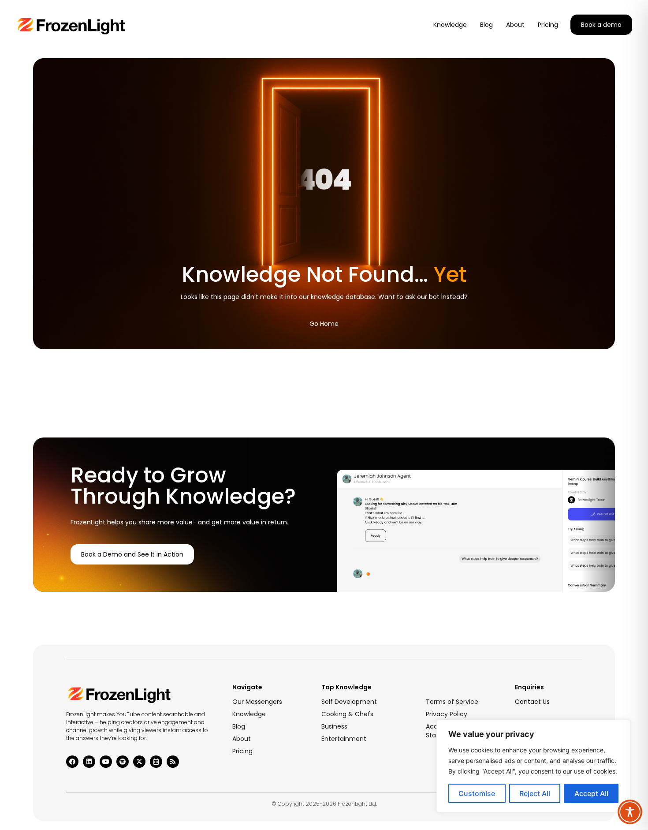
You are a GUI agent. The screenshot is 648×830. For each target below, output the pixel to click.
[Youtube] (106, 761)
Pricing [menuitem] (548, 24)
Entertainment (343, 738)
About (241, 738)
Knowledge (249, 714)
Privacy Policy (446, 714)
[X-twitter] (139, 761)
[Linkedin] (89, 761)
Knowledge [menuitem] (450, 24)
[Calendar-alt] (156, 761)
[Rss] (173, 761)
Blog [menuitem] (486, 24)
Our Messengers (257, 701)
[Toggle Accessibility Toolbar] (629, 811)
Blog (238, 726)
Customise (476, 793)
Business (334, 726)
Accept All (591, 793)
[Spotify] (122, 761)
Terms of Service (452, 701)
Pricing (242, 751)
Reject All (534, 793)
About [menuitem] (515, 24)
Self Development (349, 701)
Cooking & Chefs (347, 714)
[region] (533, 766)
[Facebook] (72, 761)
